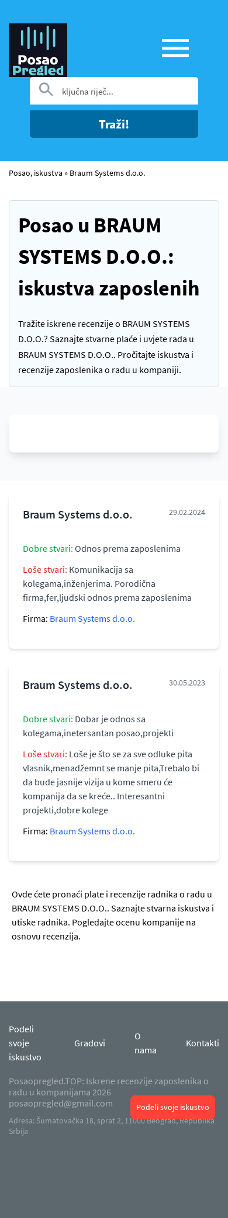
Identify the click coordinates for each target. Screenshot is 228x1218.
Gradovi (89, 1043)
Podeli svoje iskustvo (172, 1107)
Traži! (114, 124)
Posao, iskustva (36, 173)
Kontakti (202, 1043)
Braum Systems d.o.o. (107, 173)
